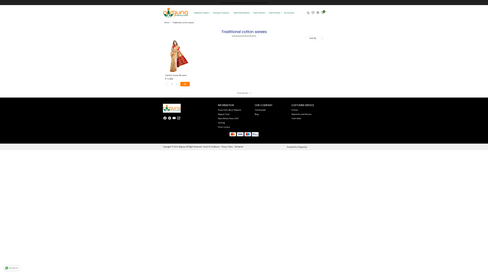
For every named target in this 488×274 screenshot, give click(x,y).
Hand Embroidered (241, 13)
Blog (257, 114)
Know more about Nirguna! (229, 110)
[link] (308, 12)
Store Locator (224, 127)
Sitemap (221, 123)
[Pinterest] (169, 118)
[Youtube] (174, 118)
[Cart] (185, 84)
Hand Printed (274, 13)
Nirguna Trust (224, 114)
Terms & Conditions (211, 147)
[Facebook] (165, 118)
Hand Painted (259, 13)
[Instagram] (179, 118)
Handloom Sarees (201, 13)
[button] (317, 12)
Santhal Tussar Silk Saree (176, 75)
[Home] (175, 12)
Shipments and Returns (301, 114)
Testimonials (260, 110)
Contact (294, 110)
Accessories (289, 13)
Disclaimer (238, 147)
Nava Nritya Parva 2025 (228, 118)
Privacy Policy (227, 147)
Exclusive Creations (221, 13)
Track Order (296, 118)
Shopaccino (302, 147)
